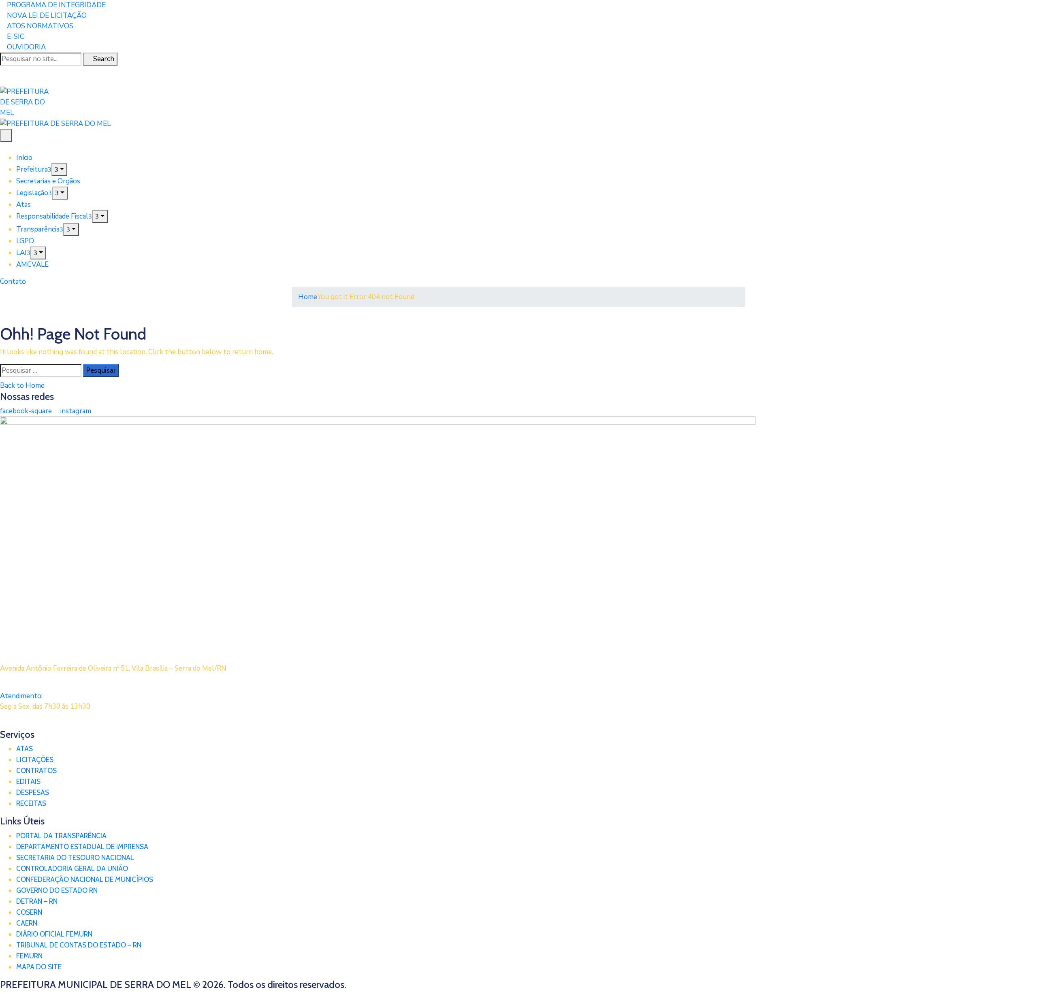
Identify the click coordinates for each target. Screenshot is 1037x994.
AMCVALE (32, 264)
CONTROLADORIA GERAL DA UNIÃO (72, 868)
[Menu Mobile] (6, 135)
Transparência (38, 229)
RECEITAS (31, 803)
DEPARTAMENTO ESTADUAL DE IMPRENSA (82, 847)
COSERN (29, 912)
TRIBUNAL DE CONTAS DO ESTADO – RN (78, 945)
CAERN (26, 923)
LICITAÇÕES (34, 760)
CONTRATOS (36, 771)
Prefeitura (32, 169)
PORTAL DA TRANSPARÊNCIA (61, 836)
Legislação (32, 193)
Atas (23, 204)
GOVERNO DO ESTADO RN (57, 890)
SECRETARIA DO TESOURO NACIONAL (75, 858)
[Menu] (59, 169)
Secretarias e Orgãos (48, 181)
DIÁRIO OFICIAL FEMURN (54, 934)
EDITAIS (28, 781)
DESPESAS (32, 792)
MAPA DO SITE (39, 967)
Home (307, 297)
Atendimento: (21, 696)
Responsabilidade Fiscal (52, 216)
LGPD (25, 241)
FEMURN (29, 956)
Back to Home (22, 385)
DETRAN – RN (37, 901)
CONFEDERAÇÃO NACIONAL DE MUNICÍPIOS (84, 879)
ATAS (24, 749)
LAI (21, 252)
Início (24, 157)
